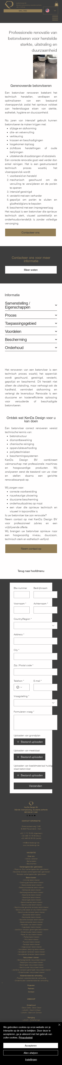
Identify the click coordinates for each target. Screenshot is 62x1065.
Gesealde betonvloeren (32, 915)
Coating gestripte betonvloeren (31, 882)
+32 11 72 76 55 (26, 833)
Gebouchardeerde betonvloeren (31, 887)
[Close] (57, 1027)
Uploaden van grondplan (27, 735)
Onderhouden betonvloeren (31, 932)
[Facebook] (30, 815)
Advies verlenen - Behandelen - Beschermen (31, 861)
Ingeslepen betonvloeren (31, 927)
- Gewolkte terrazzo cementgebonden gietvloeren (31, 872)
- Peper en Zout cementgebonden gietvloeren (31, 869)
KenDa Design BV (21, 459)
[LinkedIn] (32, 815)
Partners (31, 988)
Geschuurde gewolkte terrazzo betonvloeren (32, 907)
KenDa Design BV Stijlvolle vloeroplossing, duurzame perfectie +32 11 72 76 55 (28, 5)
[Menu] (55, 18)
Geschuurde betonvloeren (31, 905)
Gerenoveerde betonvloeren (31, 902)
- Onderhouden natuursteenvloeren (31, 972)
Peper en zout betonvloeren (31, 934)
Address (19, 634)
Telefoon (19, 680)
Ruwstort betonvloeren (31, 942)
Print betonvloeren (31, 939)
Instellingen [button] (31, 1059)
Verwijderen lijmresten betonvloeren (31, 952)
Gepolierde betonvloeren (31, 895)
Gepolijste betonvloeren (31, 897)
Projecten (31, 985)
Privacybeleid (26, 1037)
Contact (31, 992)
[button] (56, 4)
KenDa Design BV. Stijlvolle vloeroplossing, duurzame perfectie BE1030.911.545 (31, 809)
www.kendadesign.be (31, 845)
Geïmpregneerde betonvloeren (31, 892)
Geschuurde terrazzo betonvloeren (31, 912)
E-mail (38, 680)
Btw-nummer (20, 588)
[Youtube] (35, 815)
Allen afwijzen (31, 1052)
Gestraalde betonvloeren (31, 917)
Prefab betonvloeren (31, 937)
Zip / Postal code (23, 665)
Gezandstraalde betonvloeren (31, 922)
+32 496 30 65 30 (28, 838)
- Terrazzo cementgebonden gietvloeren (31, 874)
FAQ (2, 982)
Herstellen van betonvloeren (31, 924)
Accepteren (31, 1045)
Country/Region (23, 618)
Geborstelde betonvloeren (32, 885)
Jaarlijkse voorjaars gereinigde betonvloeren (31, 929)
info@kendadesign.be (31, 843)
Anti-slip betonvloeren (31, 880)
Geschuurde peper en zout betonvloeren (31, 910)
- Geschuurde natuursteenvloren (31, 967)
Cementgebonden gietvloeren (31, 867)
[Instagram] (27, 815)
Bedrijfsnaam (40, 588)
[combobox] (35, 625)
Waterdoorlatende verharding (31, 978)
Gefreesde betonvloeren (31, 890)
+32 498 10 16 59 (28, 836)
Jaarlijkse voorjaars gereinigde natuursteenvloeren (31, 970)
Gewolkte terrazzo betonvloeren (32, 920)
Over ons (31, 856)
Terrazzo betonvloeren (31, 944)
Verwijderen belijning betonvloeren (32, 949)
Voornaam (20, 603)
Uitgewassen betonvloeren (31, 947)
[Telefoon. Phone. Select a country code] (19, 687)
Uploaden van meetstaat (27, 750)
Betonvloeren (31, 877)
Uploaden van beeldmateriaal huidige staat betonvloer (34, 767)
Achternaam (41, 603)
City (16, 649)
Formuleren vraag (24, 711)
